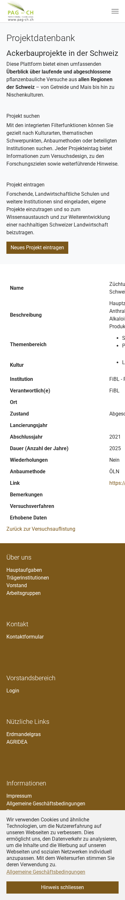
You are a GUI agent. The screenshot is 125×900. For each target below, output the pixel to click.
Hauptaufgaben (24, 570)
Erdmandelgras (23, 734)
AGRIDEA (16, 742)
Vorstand (16, 585)
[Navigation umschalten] (115, 11)
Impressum (19, 796)
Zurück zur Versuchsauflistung (40, 529)
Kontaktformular (25, 637)
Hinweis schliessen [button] (62, 887)
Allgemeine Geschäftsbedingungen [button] (45, 872)
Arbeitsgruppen (23, 593)
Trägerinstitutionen (27, 578)
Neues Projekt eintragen (37, 247)
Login (12, 691)
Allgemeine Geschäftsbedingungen (45, 804)
